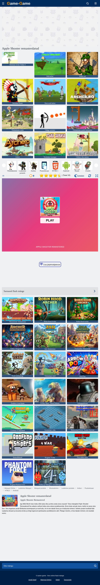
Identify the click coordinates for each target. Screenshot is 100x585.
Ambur (79, 488)
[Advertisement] (26, 26)
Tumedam (80, 176)
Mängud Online (9, 488)
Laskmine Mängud (24, 488)
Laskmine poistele (67, 488)
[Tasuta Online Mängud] (18, 3)
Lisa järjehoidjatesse (51, 265)
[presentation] (4, 165)
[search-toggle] (87, 3)
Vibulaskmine (54, 488)
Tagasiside (67, 580)
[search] (95, 566)
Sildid (58, 580)
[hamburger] (3, 3)
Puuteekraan (89, 488)
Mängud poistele (40, 488)
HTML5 (7, 490)
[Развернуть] (96, 176)
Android (15, 490)
